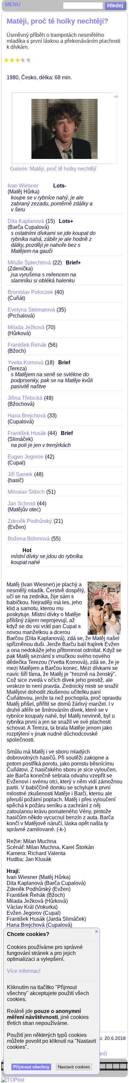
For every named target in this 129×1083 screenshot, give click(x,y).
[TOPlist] (12, 1080)
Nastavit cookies (74, 1066)
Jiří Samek (20, 474)
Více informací (23, 971)
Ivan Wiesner (23, 185)
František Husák (27, 433)
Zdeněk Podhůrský (30, 521)
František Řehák (27, 345)
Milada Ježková (26, 327)
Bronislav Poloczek (30, 292)
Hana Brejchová (27, 415)
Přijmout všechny (31, 1066)
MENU (13, 4)
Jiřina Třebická (25, 398)
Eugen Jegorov (25, 457)
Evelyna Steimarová (31, 310)
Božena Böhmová (29, 539)
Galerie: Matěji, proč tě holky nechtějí (53, 169)
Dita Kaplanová (26, 221)
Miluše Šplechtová (29, 262)
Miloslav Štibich (26, 492)
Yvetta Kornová (25, 362)
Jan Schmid (21, 503)
